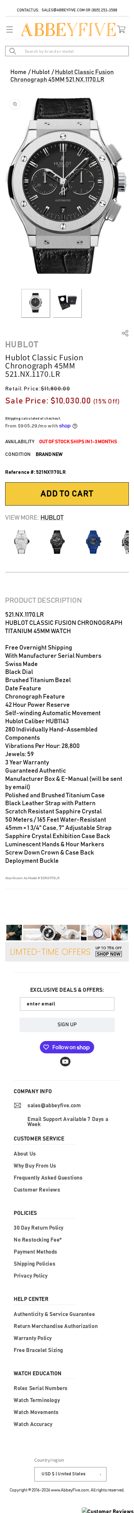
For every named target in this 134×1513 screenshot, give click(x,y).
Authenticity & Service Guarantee (54, 1314)
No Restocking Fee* (38, 1240)
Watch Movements (36, 1412)
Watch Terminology (37, 1400)
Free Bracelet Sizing (38, 1350)
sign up (67, 1024)
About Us (25, 1154)
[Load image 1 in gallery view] (35, 303)
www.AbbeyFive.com (70, 1490)
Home (18, 72)
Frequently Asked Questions (48, 1178)
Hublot (41, 72)
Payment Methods (35, 1252)
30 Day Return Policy (39, 1228)
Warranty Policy (33, 1338)
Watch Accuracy (33, 1424)
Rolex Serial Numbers (41, 1388)
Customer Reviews (37, 1190)
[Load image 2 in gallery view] (67, 303)
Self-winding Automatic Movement (53, 713)
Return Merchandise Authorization (56, 1326)
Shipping (13, 418)
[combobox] (67, 51)
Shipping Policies (34, 1264)
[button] (7, 29)
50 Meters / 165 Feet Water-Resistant (55, 820)
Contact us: (28, 10)
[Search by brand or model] (12, 51)
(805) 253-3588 (104, 10)
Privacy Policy (30, 1276)
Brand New (49, 454)
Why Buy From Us (35, 1166)
